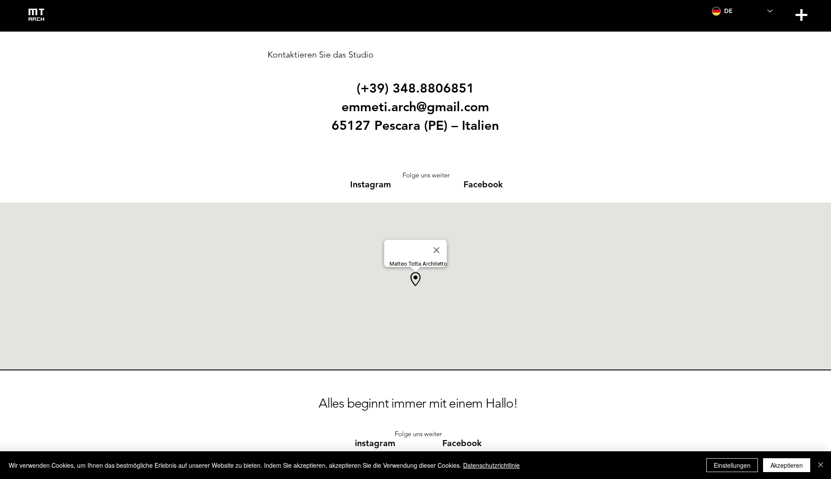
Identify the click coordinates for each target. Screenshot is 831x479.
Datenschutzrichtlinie (491, 465)
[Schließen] (820, 465)
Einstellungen (732, 465)
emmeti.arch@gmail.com (415, 107)
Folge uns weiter (426, 175)
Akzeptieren (786, 465)
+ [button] (801, 14)
